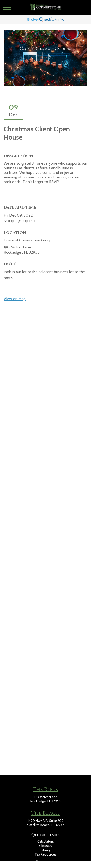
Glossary (45, 846)
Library (45, 850)
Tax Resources (46, 854)
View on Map (15, 298)
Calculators (45, 841)
